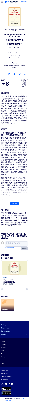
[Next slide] (27, 289)
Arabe (2, 363)
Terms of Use (4, 373)
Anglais (3, 341)
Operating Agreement (6, 376)
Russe (2, 350)
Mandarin (3, 353)
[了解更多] (4, 79)
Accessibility (4, 379)
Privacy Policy (4, 370)
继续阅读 (14, 203)
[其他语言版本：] (25, 74)
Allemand (3, 344)
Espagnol (3, 347)
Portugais (3, 357)
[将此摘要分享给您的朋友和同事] (19, 74)
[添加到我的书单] (14, 74)
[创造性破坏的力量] (14, 268)
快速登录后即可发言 (9, 248)
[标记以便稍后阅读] (9, 74)
